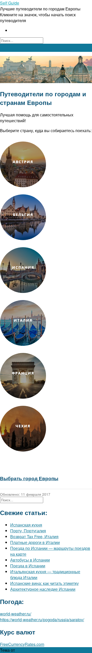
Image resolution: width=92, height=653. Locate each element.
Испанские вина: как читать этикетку (44, 583)
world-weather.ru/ (15, 614)
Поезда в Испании (27, 566)
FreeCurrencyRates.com (22, 644)
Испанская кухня (26, 525)
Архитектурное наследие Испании (42, 589)
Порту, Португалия (28, 531)
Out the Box (26, 650)
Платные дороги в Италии (35, 542)
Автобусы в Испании (30, 560)
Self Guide (9, 3)
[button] (46, 48)
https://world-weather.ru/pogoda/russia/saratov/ (42, 620)
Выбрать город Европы (29, 478)
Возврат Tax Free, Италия (34, 536)
